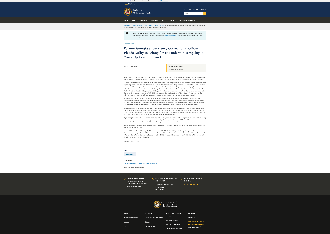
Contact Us (203, 9)
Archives (126, 222)
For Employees (150, 226)
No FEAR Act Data (172, 220)
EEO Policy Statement (173, 224)
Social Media (188, 181)
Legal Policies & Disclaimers (154, 218)
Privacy (147, 222)
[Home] (138, 15)
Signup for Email (192, 178)
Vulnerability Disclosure (174, 228)
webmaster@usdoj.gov (171, 35)
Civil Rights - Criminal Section (148, 163)
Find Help (195, 9)
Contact (193, 227)
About (126, 213)
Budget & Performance (131, 218)
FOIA (125, 226)
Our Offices (187, 9)
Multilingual (191, 213)
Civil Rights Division (130, 163)
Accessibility (149, 213)
